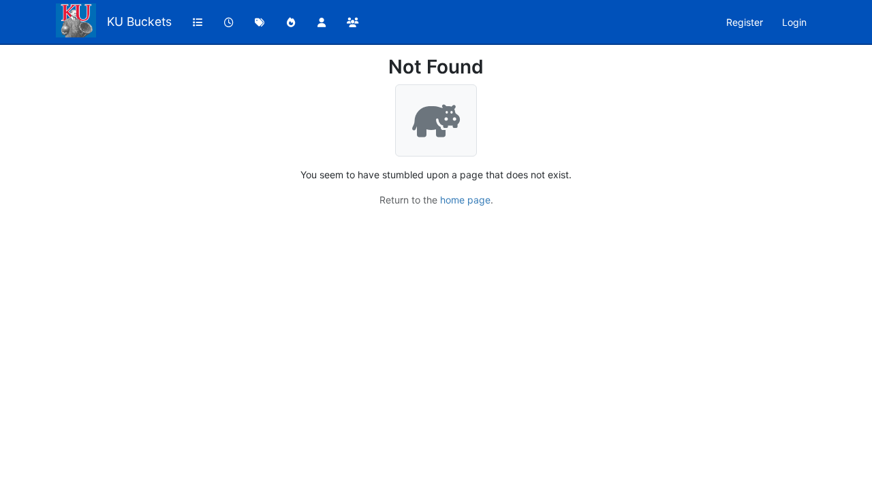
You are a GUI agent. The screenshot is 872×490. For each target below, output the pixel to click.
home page (465, 200)
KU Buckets (139, 21)
